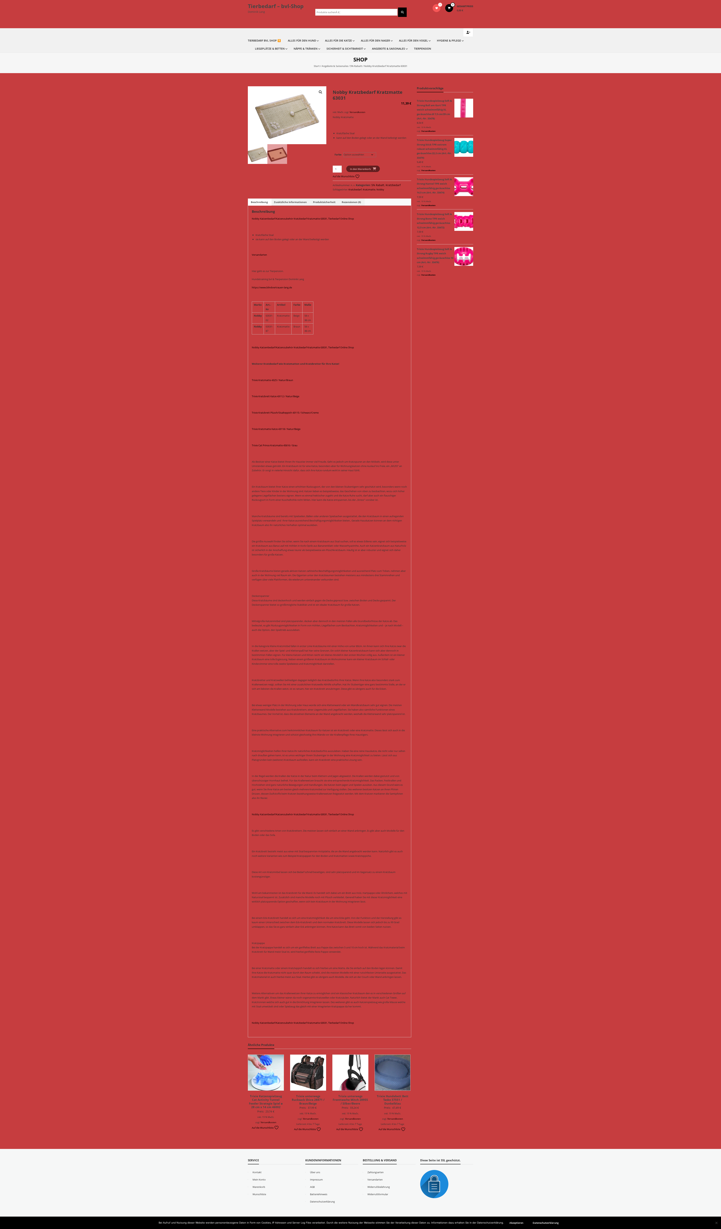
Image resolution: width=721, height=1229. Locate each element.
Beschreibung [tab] (259, 202)
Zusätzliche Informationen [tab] (290, 202)
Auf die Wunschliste (344, 176)
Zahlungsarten (375, 1172)
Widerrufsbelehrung (378, 1187)
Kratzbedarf (393, 185)
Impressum (316, 1179)
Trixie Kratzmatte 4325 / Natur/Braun (272, 380)
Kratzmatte (369, 189)
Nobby (380, 189)
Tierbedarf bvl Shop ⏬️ (264, 40)
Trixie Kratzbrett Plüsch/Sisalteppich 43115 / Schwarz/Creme (285, 412)
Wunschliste (259, 1194)
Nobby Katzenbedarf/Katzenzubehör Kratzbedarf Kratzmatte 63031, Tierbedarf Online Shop (303, 218)
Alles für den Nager (375, 40)
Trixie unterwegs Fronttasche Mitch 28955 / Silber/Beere (350, 1099)
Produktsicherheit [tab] (324, 202)
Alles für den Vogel (413, 40)
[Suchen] (402, 12)
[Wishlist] (436, 8)
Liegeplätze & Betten (270, 48)
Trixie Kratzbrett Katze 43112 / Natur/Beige (275, 396)
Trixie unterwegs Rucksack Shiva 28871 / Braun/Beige (308, 1099)
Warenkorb (259, 1187)
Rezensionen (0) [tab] (351, 202)
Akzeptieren (516, 1222)
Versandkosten (357, 112)
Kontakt (257, 1172)
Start (317, 66)
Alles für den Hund (302, 40)
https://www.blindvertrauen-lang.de (272, 287)
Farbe (338, 154)
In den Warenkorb (360, 169)
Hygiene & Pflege (449, 40)
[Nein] (716, 1223)
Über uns (315, 1172)
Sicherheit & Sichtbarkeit (345, 48)
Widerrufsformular (377, 1194)
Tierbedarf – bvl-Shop (276, 6)
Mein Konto (259, 1179)
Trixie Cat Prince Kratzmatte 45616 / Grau (274, 445)
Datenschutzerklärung (322, 1201)
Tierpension (422, 48)
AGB (312, 1187)
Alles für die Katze (338, 40)
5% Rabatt (356, 66)
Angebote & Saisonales (388, 48)
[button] (320, 92)
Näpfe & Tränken (306, 48)
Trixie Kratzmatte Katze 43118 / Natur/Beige (276, 429)
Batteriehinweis (318, 1194)
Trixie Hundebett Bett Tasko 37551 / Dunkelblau (392, 1099)
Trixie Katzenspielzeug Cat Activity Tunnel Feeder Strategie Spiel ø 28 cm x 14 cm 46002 (266, 1101)
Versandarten (259, 254)
